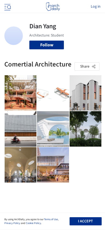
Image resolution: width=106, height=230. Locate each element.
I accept (85, 221)
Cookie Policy (33, 223)
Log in (96, 6)
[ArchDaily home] (53, 6)
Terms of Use (51, 219)
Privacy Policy (12, 223)
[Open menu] (7, 6)
